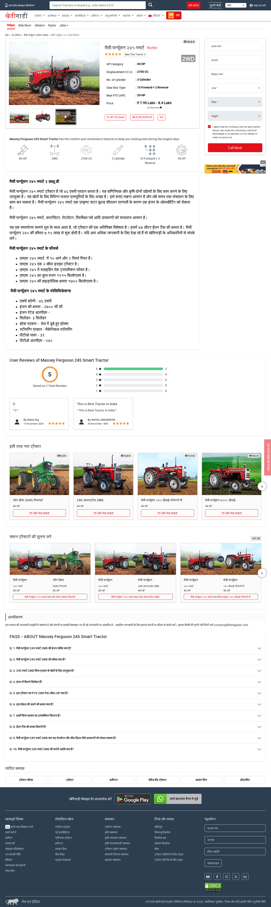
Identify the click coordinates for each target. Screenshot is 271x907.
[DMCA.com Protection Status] (213, 887)
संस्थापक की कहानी (15, 865)
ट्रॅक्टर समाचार (113, 827)
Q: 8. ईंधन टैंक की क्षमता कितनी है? (28, 726)
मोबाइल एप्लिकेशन (14, 849)
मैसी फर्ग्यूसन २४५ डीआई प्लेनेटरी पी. (162, 500)
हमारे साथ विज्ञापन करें (19, 827)
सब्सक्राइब (213, 863)
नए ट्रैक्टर (16, 35)
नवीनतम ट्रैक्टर (63, 838)
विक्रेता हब (160, 838)
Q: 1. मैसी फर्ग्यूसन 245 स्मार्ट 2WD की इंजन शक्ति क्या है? (40, 648)
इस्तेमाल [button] (52, 16)
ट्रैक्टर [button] (38, 16)
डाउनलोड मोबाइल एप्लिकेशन (21, 5)
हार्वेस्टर (114, 780)
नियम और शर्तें (232, 902)
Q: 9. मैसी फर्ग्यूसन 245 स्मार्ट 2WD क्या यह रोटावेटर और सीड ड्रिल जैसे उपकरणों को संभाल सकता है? (63, 738)
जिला (214, 102)
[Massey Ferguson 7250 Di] (231, 474)
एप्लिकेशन (40, 25)
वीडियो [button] (156, 16)
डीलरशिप (245, 780)
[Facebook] (217, 876)
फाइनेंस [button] (126, 16)
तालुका (215, 116)
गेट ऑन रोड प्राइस (115, 117)
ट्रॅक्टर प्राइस (62, 827)
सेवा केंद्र (60, 854)
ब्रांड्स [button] (65, 16)
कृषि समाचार (111, 832)
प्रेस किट (10, 871)
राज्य (214, 88)
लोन (161, 117)
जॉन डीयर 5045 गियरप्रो (28, 500)
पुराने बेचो (215, 5)
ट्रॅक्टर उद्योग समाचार (116, 849)
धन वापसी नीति (13, 854)
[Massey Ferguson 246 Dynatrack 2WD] (103, 474)
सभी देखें (256, 538)
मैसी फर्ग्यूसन (20, 580)
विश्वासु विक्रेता (162, 832)
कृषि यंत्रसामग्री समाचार (117, 843)
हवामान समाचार (113, 860)
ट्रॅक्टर (69, 780)
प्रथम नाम (216, 46)
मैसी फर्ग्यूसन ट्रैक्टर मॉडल (36, 35)
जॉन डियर (58, 580)
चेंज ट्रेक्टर (152, 47)
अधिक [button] (139, 16)
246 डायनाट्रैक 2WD (90, 500)
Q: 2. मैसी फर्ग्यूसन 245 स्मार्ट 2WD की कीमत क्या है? (38, 659)
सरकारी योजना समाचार (117, 854)
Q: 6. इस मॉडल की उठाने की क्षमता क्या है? (32, 704)
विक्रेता (52, 25)
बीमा (157, 849)
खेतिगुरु (159, 827)
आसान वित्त (201, 780)
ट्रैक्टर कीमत (26, 780)
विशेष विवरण (24, 25)
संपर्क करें (10, 843)
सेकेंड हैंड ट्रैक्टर (157, 780)
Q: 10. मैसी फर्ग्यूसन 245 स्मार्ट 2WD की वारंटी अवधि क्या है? (42, 749)
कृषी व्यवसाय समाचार (115, 838)
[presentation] (262, 486)
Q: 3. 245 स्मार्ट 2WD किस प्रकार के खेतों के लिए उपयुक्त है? (42, 670)
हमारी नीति (246, 902)
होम (6, 35)
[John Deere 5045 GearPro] (39, 474)
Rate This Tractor (134, 54)
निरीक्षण (11, 25)
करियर (8, 838)
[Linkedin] (245, 876)
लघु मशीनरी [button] (111, 16)
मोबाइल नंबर (217, 74)
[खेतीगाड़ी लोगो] (16, 15)
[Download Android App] (133, 799)
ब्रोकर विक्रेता (162, 843)
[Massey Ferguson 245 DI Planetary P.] (167, 474)
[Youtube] (208, 876)
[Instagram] (226, 876)
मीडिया (8, 860)
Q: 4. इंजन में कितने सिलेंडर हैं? (26, 682)
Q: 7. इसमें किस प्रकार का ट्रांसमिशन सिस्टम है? (35, 715)
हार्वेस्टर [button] (95, 16)
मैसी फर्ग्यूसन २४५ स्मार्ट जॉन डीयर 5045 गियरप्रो (50, 596)
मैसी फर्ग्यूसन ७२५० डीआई (220, 500)
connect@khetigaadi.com (231, 625)
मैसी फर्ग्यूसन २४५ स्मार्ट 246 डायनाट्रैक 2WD (135, 596)
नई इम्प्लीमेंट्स (62, 832)
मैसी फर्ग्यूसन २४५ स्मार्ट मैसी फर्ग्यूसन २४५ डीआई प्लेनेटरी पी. (221, 596)
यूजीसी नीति (259, 902)
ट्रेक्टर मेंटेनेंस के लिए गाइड (169, 860)
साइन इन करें (259, 5)
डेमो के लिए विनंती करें (142, 117)
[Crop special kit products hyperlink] (235, 168)
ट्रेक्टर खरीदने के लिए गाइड (169, 854)
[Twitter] (235, 876)
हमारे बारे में (10, 832)
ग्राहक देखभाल (63, 860)
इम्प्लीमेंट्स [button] (80, 16)
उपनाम (214, 60)
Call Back (235, 147)
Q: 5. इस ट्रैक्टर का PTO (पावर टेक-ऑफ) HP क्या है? (39, 693)
